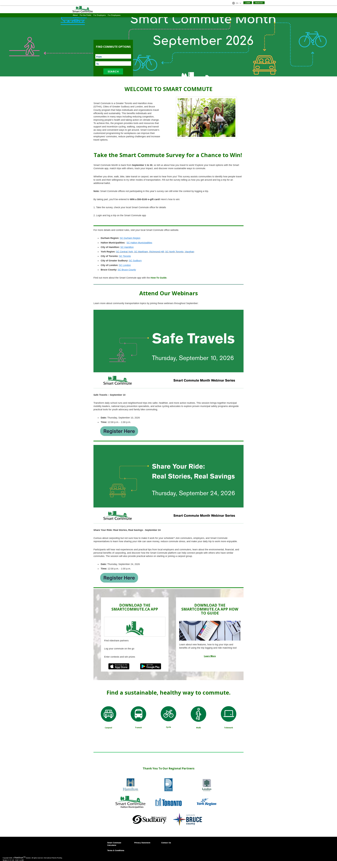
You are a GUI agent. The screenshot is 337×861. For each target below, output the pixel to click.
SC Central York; (124, 251)
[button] (168, 9)
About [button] (75, 15)
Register (259, 3)
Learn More (210, 656)
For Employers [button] (99, 15)
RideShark (19, 857)
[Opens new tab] (119, 431)
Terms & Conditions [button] (115, 850)
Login (247, 3)
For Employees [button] (114, 15)
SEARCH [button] (113, 71)
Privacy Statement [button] (142, 842)
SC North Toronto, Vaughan (179, 251)
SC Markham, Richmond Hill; (149, 251)
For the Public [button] (85, 15)
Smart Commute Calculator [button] (114, 843)
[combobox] (113, 56)
